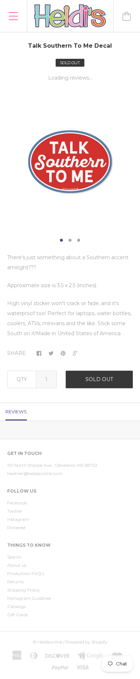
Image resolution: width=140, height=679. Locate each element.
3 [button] (78, 240)
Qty (22, 379)
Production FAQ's (25, 573)
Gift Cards (17, 614)
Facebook (17, 502)
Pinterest (16, 527)
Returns (15, 581)
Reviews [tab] (16, 411)
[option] (70, 162)
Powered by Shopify (86, 642)
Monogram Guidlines (29, 598)
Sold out (99, 379)
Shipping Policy (23, 590)
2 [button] (70, 240)
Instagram (18, 519)
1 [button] (61, 240)
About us (16, 565)
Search (14, 557)
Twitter (14, 511)
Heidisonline (50, 642)
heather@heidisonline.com (34, 473)
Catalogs (16, 606)
